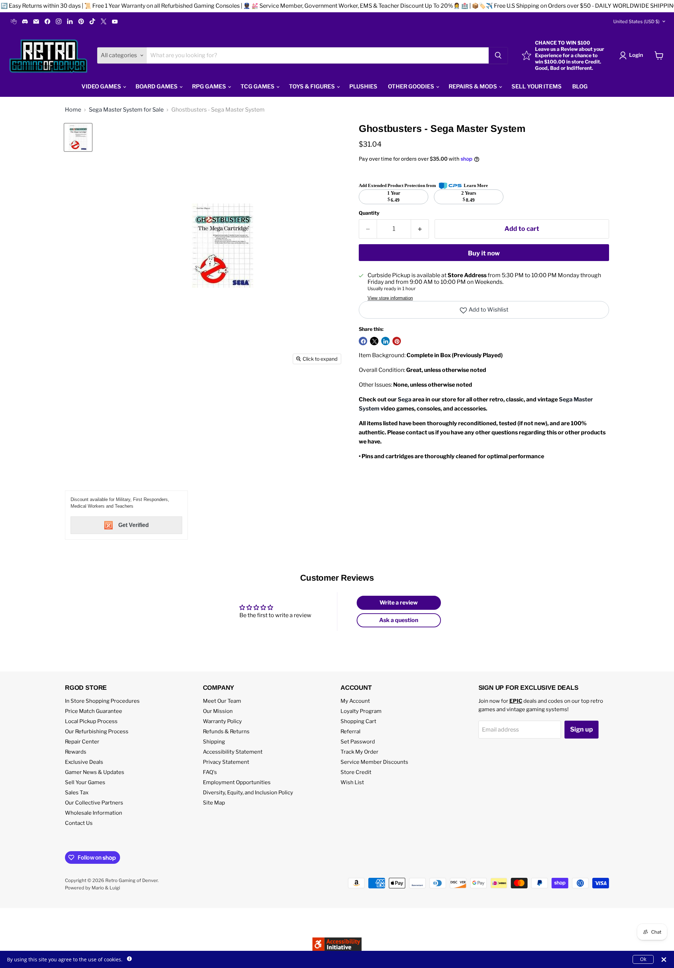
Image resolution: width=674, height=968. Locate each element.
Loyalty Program (361, 711)
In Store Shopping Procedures (102, 701)
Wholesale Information (93, 813)
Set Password (358, 742)
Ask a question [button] (398, 620)
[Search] (498, 55)
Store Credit (356, 772)
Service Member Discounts (374, 762)
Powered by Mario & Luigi (92, 887)
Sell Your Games (85, 782)
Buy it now (484, 253)
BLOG (580, 86)
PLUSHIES (363, 86)
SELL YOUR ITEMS (536, 86)
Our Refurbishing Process (96, 731)
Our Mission (218, 711)
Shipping (214, 742)
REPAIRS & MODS (473, 86)
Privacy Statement (226, 762)
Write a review (398, 602)
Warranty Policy (222, 721)
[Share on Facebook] (363, 341)
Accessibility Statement (233, 752)
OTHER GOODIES (411, 86)
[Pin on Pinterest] (396, 341)
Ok (643, 959)
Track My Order (359, 752)
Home (73, 110)
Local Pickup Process (91, 721)
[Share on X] (374, 341)
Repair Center (82, 742)
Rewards (75, 752)
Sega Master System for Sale (126, 110)
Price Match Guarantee (93, 711)
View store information (390, 298)
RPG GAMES (209, 86)
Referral (351, 731)
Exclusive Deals (84, 762)
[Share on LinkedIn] (385, 341)
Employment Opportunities (237, 782)
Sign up (581, 729)
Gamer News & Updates (94, 772)
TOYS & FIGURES (312, 86)
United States (636, 21)
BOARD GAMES (157, 86)
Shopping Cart (358, 721)
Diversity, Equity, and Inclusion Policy (248, 792)
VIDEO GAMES (101, 86)
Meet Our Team (222, 701)
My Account (355, 701)
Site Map (214, 803)
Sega (404, 399)
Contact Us (79, 823)
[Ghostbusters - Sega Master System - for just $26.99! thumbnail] (78, 137)
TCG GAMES (258, 86)
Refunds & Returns (226, 731)
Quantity (369, 213)
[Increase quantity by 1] (420, 229)
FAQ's (210, 772)
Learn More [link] (476, 185)
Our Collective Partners (94, 803)
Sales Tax (76, 792)
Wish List (352, 782)
